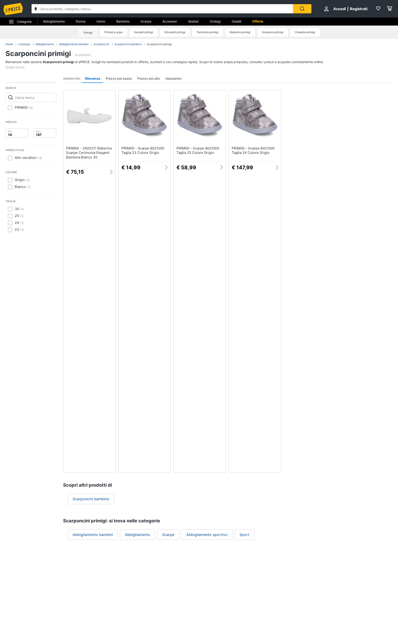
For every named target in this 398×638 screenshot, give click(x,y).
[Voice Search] (36, 9)
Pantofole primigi (207, 32)
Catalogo (24, 44)
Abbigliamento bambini (73, 44)
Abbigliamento (54, 21)
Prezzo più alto (148, 78)
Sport (244, 534)
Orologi (215, 21)
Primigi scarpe (113, 32)
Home (9, 44)
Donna (80, 21)
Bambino (122, 21)
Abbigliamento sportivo (207, 534)
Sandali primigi (143, 32)
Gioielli (236, 21)
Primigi (88, 32)
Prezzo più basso (119, 78)
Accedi (339, 8)
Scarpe (145, 21)
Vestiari (193, 21)
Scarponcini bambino (128, 44)
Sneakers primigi (272, 32)
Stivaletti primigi (174, 32)
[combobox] (162, 8)
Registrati (358, 8)
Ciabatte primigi (305, 32)
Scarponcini (101, 44)
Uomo (101, 21)
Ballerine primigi (240, 32)
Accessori (169, 21)
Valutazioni (173, 78)
